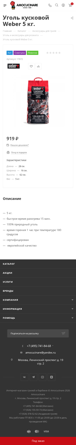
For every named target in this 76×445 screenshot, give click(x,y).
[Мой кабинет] (63, 5)
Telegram (33, 377)
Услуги (8, 281)
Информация (12, 308)
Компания (10, 299)
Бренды (8, 290)
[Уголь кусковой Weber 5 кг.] (38, 100)
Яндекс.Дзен (51, 377)
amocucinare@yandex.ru (40, 352)
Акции (7, 272)
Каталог (9, 263)
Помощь (9, 317)
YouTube (42, 377)
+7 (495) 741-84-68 (39, 346)
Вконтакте (24, 377)
